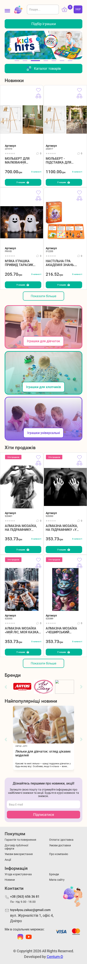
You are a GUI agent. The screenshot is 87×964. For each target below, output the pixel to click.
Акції (8, 859)
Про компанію (58, 854)
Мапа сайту (57, 879)
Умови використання (19, 854)
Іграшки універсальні (43, 433)
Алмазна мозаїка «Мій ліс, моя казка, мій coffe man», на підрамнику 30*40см (22, 630)
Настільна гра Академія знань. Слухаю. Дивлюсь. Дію (62, 263)
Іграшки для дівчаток (43, 341)
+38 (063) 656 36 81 (24, 897)
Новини (10, 879)
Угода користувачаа (18, 874)
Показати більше (43, 296)
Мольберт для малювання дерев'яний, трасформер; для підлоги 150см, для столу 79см (21, 161)
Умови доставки (60, 845)
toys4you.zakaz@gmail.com (30, 910)
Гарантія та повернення (20, 839)
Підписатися (43, 814)
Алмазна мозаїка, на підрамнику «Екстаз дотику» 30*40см (21, 528)
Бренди (54, 874)
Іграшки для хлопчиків (43, 387)
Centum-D (55, 956)
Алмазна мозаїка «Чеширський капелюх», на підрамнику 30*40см (63, 630)
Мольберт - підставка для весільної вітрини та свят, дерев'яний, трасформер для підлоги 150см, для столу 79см (64, 161)
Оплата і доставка (61, 839)
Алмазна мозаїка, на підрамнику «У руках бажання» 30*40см (62, 528)
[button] (8, 45)
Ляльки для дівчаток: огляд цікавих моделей (30, 753)
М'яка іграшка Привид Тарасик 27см (19, 263)
